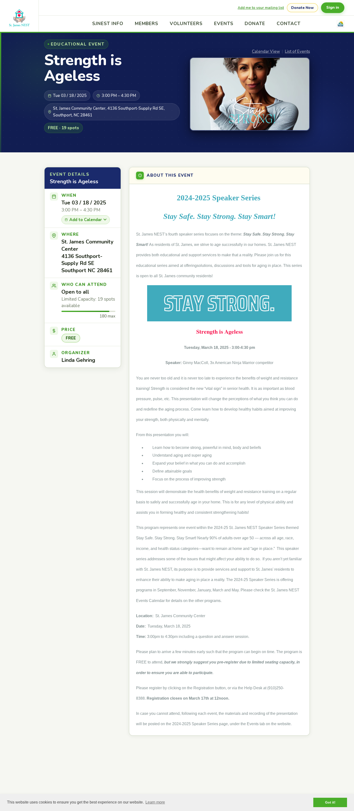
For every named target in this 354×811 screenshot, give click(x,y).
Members (146, 23)
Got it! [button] (330, 802)
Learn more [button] (155, 802)
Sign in (332, 7)
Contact (289, 23)
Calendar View (266, 51)
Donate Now (302, 7)
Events (223, 23)
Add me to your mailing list (261, 7)
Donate (255, 23)
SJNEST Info (107, 23)
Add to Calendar (85, 220)
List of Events (297, 51)
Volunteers (186, 23)
